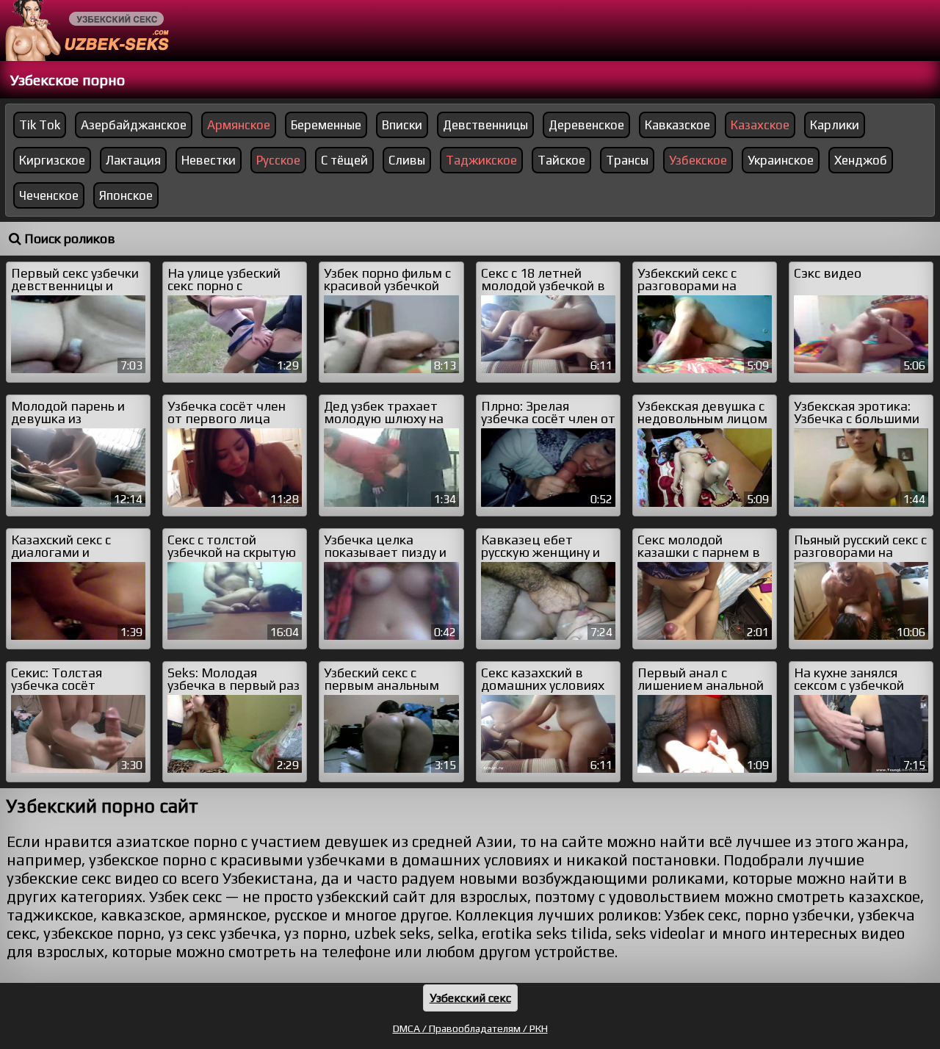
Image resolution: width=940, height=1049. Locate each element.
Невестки (208, 160)
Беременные (326, 125)
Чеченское (49, 195)
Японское (126, 195)
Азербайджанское (134, 125)
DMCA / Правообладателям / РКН (470, 1028)
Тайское (561, 160)
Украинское (781, 160)
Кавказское (677, 125)
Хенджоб (860, 160)
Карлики (834, 125)
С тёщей (344, 160)
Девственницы (485, 125)
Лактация (133, 160)
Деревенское (586, 125)
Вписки (402, 125)
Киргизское (52, 160)
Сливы (406, 160)
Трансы (627, 160)
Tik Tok (39, 125)
